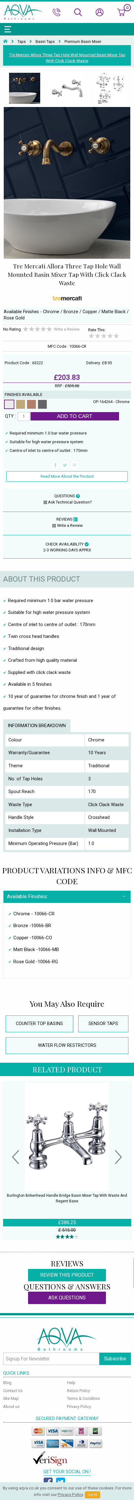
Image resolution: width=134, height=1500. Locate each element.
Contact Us (13, 1390)
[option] (24, 88)
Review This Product (67, 1275)
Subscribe (115, 1359)
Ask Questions (67, 1298)
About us (11, 1406)
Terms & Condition (83, 1398)
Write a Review (67, 329)
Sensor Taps (103, 1023)
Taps (21, 41)
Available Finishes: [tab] (27, 896)
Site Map (11, 1398)
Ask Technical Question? (70, 502)
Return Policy (78, 1390)
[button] (15, 1158)
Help (71, 1382)
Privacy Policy (79, 1406)
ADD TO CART (74, 416)
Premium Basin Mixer (83, 41)
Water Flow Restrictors (67, 1045)
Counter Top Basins (39, 1023)
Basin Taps (45, 41)
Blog (7, 1382)
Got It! (92, 1495)
